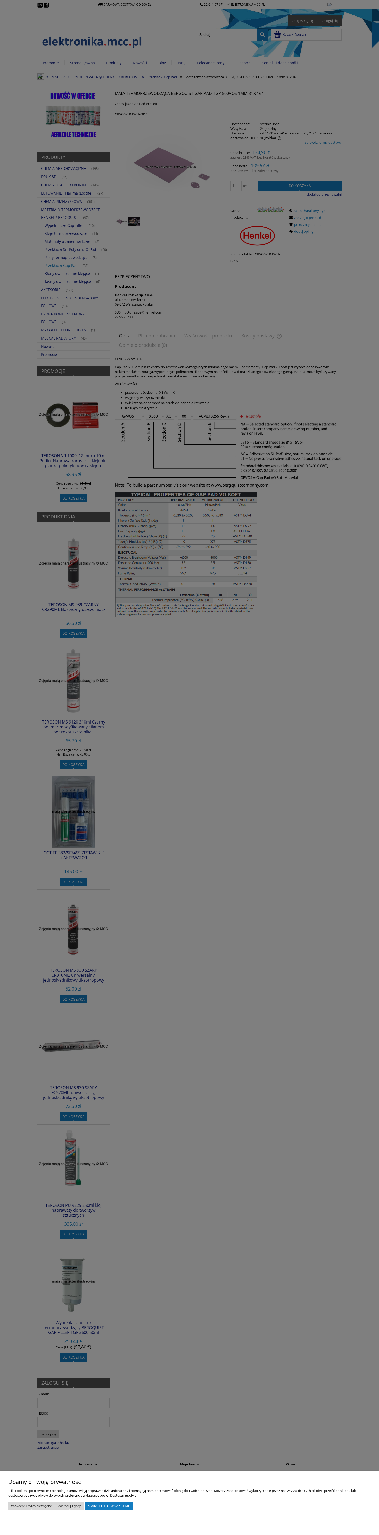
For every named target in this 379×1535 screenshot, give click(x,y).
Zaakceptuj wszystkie (108, 1506)
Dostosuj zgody (69, 1506)
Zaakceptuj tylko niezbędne (31, 1506)
